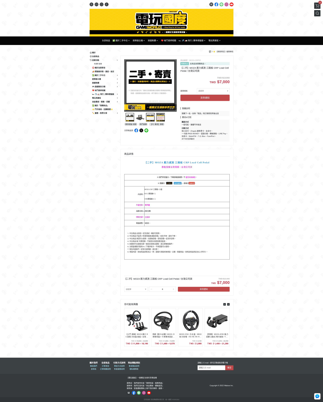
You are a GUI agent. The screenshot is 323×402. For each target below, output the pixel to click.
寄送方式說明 (119, 366)
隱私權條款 (134, 369)
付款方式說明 (119, 363)
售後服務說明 (119, 369)
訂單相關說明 (105, 369)
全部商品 (105, 363)
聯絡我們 (93, 366)
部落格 (93, 369)
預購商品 (184, 64)
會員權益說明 (134, 366)
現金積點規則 (134, 363)
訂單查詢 (105, 366)
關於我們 (94, 363)
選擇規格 (183, 91)
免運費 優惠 (98, 64)
